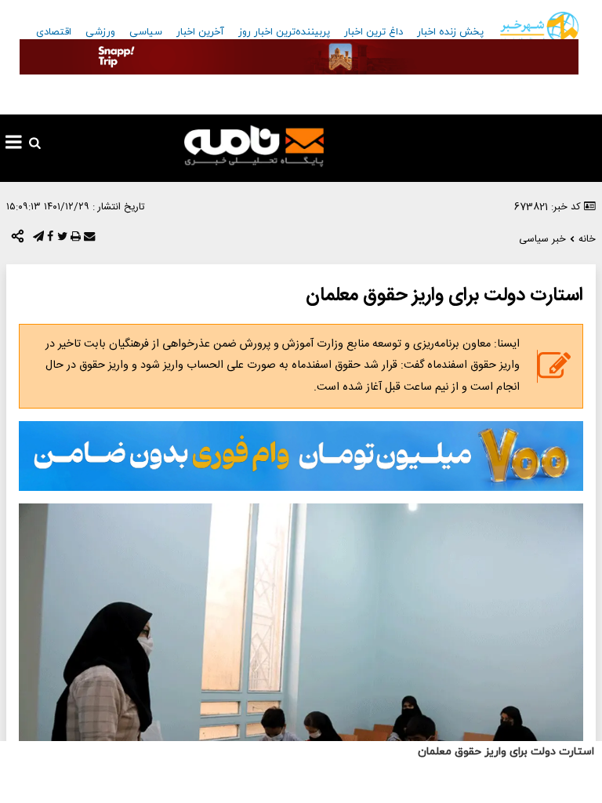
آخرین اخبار (200, 32)
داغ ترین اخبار (373, 32)
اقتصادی (53, 32)
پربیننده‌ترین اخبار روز (284, 32)
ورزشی (100, 32)
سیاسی (145, 32)
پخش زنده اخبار (450, 32)
